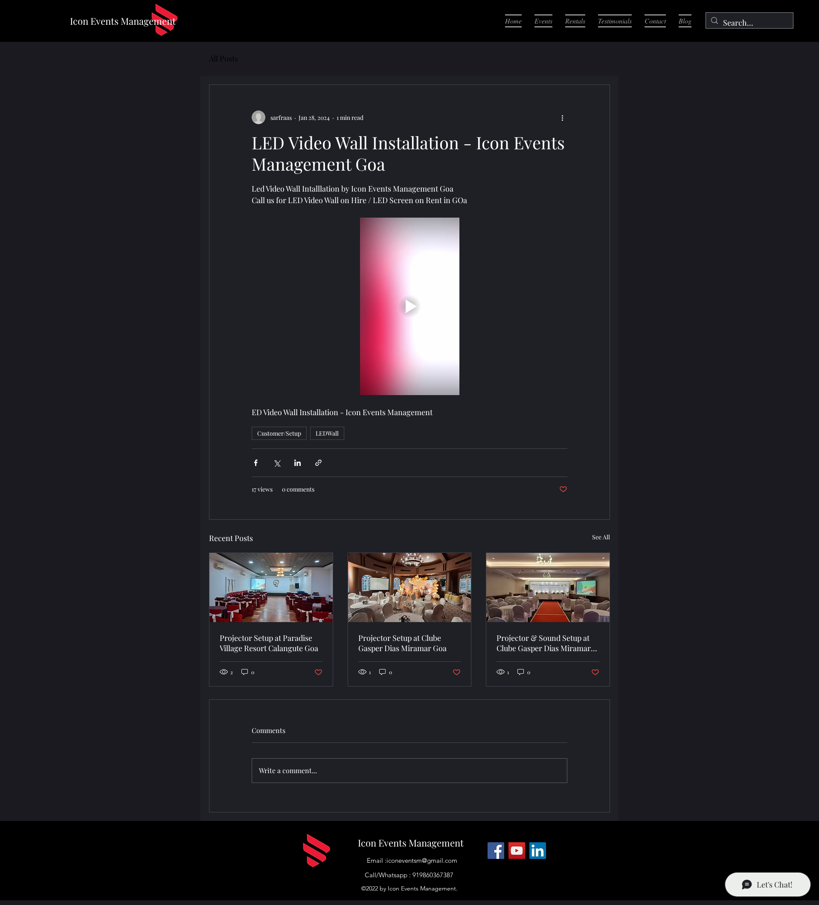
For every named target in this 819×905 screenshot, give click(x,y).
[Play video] (409, 306)
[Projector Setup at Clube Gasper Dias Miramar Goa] (409, 587)
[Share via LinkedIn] (297, 463)
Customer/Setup (279, 433)
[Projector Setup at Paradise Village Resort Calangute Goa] (271, 587)
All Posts (223, 58)
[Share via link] (318, 463)
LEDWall (327, 433)
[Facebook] (496, 850)
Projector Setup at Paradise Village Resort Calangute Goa (269, 643)
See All (601, 537)
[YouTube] (516, 850)
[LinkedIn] (537, 850)
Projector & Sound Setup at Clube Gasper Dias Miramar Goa (544, 643)
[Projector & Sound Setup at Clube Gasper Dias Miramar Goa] (548, 587)
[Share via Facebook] (256, 463)
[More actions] (562, 117)
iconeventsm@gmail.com (421, 860)
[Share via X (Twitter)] (277, 463)
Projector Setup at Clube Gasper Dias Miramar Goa (402, 643)
